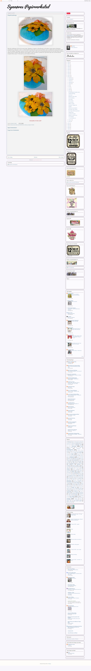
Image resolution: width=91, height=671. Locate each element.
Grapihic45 (71, 464)
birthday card (78, 445)
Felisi (69, 652)
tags (76, 494)
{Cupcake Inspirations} (72, 374)
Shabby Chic (74, 487)
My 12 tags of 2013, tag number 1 (74, 110)
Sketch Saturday (71, 406)
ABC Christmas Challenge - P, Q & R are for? (75, 371)
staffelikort (68, 492)
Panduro (80, 478)
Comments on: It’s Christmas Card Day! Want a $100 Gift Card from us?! (75, 627)
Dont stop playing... (72, 97)
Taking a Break (70, 411)
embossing (26, 124)
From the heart (71, 102)
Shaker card (68, 488)
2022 (69, 63)
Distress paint (18, 124)
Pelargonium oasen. (71, 644)
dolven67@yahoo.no (70, 35)
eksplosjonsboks (69, 460)
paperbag (73, 479)
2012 (69, 123)
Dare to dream (71, 100)
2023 (69, 62)
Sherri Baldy (73, 488)
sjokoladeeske (75, 490)
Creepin (81, 455)
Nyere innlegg (10, 157)
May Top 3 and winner (71, 399)
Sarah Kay (68, 486)
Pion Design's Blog (71, 584)
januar (70, 121)
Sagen (78, 485)
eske (71, 462)
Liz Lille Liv (69, 645)
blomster (12, 124)
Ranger (69, 484)
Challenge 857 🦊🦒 (71, 362)
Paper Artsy (68, 479)
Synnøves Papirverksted (28, 6)
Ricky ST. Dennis (69, 485)
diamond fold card (72, 456)
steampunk (29, 124)
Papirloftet (80, 480)
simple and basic (69, 489)
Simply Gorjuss (81, 489)
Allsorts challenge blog (72, 361)
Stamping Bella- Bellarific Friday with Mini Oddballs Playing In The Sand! (77, 336)
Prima (69, 483)
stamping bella (70, 630)
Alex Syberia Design (80, 441)
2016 (69, 72)
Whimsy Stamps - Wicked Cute (76, 350)
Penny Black (76, 481)
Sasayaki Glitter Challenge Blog (73, 433)
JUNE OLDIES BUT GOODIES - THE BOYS (74, 434)
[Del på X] (21, 123)
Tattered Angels (69, 495)
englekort (73, 461)
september (71, 82)
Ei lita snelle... (71, 99)
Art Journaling (72, 443)
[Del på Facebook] (22, 123)
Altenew (74, 442)
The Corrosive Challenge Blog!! (73, 414)
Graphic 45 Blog (71, 597)
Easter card (80, 459)
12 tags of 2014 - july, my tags (76, 549)
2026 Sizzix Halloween (71, 317)
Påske (82, 483)
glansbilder (74, 463)
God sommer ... (70, 387)
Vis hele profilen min (74, 47)
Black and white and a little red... (76, 539)
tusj (78, 496)
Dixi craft (82, 458)
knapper (72, 471)
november (70, 79)
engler (78, 461)
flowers (76, 462)
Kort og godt (75, 472)
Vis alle (82, 356)
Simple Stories (75, 489)
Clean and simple (77, 452)
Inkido (81, 466)
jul (80, 467)
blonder (81, 446)
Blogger (50, 663)
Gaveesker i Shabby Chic (73, 105)
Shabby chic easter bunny (73, 115)
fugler (80, 462)
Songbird (70, 106)
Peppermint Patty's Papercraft (73, 320)
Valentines (76, 497)
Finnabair (69, 342)
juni (69, 86)
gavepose (68, 463)
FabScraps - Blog (71, 592)
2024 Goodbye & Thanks (71, 415)
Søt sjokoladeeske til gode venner (74, 92)
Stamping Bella (75, 493)
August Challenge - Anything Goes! (73, 378)
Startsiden (35, 157)
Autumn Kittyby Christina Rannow (73, 569)
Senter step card (80, 486)
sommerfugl (69, 491)
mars (70, 90)
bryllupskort (78, 448)
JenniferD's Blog (71, 349)
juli (69, 85)
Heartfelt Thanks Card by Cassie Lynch (74, 618)
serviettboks (68, 487)
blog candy (68, 446)
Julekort (68, 468)
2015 (69, 73)
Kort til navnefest (74, 301)
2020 (69, 66)
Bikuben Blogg (70, 300)
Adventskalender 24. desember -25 (73, 403)
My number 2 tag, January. (73, 109)
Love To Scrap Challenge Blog (73, 394)
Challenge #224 (70, 426)
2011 (69, 124)
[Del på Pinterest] (23, 123)
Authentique (77, 443)
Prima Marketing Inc (71, 588)
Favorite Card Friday (75, 321)
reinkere (74, 484)
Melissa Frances (73, 475)
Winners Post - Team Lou (72, 430)
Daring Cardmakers (71, 410)
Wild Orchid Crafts (77, 500)
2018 (69, 69)
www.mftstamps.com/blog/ (72, 632)
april (69, 89)
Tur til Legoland (71, 116)
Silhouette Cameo (79, 488)
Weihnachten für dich (75, 606)
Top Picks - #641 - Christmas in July (73, 391)
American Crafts (78, 442)
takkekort (81, 494)
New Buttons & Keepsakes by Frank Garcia (74, 589)
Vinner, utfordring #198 (71, 422)
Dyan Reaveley (22, 124)
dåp (76, 459)
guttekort (79, 464)
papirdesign (69, 480)
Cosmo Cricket (79, 454)
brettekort (68, 448)
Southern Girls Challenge (72, 429)
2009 (69, 127)
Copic (72, 454)
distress (14, 124)
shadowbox (80, 487)
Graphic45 (81, 463)
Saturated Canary (74, 486)
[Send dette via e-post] (19, 123)
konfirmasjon (69, 472)
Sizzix (69, 490)
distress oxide (70, 458)
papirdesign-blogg (71, 386)
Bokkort (77, 447)
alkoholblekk (69, 442)
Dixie (68, 459)
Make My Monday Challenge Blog (74, 365)
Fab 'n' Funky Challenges (72, 390)
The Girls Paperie (75, 495)
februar (70, 119)
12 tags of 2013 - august (75, 524)
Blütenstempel (70, 327)
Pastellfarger (69, 481)
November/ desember (71, 653)
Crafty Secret (76, 455)
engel (69, 461)
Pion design (77, 482)
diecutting (81, 456)
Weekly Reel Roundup (71, 313)
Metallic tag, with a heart (73, 96)
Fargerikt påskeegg (72, 93)
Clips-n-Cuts (70, 312)
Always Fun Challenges (72, 425)
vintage (68, 498)
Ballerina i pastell (71, 103)
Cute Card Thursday (71, 418)
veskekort (80, 497)
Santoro (81, 485)
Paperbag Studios (79, 479)
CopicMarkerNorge (71, 402)
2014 (69, 75)
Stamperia (73, 492)
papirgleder (75, 480)
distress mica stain (80, 457)
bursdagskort (70, 449)
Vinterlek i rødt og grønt (75, 544)
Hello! (72, 529)
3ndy (69, 441)
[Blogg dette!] (20, 123)
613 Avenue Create (71, 381)
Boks (80, 447)
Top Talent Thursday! (72, 113)
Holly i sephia (73, 534)
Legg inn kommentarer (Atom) (37, 159)
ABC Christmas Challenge (72, 370)
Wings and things (74, 554)
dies (68, 457)
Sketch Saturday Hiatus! (71, 407)
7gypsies (73, 441)
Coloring (68, 454)
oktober (70, 80)
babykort (81, 443)
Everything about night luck (72, 585)
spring (81, 491)
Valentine (71, 497)
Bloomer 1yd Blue (70, 623)
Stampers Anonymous (79, 492)
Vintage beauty (71, 112)
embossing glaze (81, 460)
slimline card (80, 490)
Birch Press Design (71, 568)
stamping (69, 493)
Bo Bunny (71, 447)
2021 (69, 65)
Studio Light (71, 494)
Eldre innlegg (61, 157)
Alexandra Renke (71, 605)
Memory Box (80, 475)
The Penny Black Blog (72, 572)
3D (67, 441)
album (76, 441)
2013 (69, 76)
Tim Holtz (32, 124)
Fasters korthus (70, 293)
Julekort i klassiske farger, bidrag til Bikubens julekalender (77, 519)
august (70, 83)
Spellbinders (76, 491)
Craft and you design (69, 455)
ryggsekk (74, 485)
